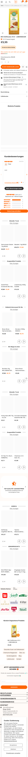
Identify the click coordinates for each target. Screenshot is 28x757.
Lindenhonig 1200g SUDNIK (20, 285)
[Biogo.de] (5, 595)
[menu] (2, 2)
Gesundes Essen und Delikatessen (14, 649)
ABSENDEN (14, 687)
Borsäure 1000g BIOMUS (20, 330)
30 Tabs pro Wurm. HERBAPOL (6, 456)
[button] (2, 39)
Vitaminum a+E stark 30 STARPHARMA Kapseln (18, 457)
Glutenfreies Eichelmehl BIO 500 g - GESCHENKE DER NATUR (7, 285)
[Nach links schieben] (19, 256)
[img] (8, 161)
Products (7, 5)
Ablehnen (13, 749)
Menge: (3, 59)
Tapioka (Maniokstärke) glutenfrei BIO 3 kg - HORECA (20, 531)
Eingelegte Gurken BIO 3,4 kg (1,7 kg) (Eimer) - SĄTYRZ (19, 571)
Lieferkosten (10, 659)
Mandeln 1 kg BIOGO (20, 244)
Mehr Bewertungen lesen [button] (14, 188)
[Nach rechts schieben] (24, 256)
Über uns (22, 652)
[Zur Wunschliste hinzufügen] (18, 631)
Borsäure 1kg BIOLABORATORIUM (7, 369)
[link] (23, 67)
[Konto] (6, 2)
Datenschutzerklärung (10, 741)
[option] (14, 21)
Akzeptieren (13, 745)
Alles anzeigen (15, 588)
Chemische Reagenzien (10, 652)
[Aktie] (26, 67)
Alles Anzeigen (14, 223)
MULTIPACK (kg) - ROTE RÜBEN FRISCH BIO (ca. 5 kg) (6, 571)
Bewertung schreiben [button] (14, 211)
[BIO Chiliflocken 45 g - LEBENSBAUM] (14, 631)
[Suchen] (10, 2)
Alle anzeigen (14, 309)
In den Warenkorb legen (10, 67)
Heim (2, 5)
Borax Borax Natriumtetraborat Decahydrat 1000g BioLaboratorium (20, 369)
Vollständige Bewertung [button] (12, 182)
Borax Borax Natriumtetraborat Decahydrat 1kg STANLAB (7, 330)
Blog (20, 656)
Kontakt (19, 659)
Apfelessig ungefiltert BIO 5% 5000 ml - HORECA (7, 531)
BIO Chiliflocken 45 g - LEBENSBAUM (14, 641)
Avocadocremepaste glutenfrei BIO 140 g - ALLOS (20, 416)
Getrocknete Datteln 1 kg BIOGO (7, 245)
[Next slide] (27, 174)
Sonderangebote (11, 656)
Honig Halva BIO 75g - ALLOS (7, 416)
